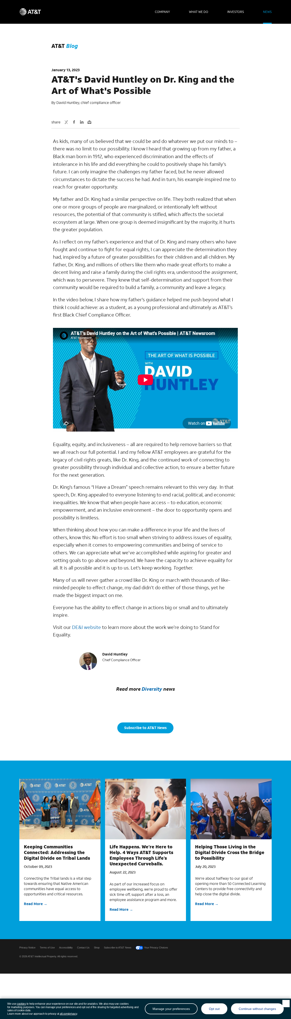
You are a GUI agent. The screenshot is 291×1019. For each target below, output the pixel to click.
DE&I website (86, 627)
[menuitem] (162, 12)
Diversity (152, 689)
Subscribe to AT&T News (145, 727)
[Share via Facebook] (74, 122)
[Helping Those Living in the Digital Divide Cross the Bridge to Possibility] (231, 809)
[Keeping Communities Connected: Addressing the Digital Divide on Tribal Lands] (59, 809)
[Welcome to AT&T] (30, 11)
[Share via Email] (89, 122)
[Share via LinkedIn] (81, 122)
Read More (33, 903)
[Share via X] (66, 122)
